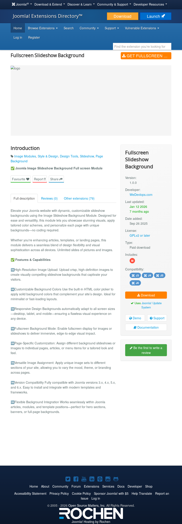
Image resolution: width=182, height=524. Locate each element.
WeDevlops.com (141, 194)
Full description (24, 198)
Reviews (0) (49, 198)
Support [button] (111, 28)
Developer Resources (149, 4)
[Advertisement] (146, 393)
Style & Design (48, 156)
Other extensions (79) (79, 198)
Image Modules (25, 156)
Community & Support (113, 4)
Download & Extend (48, 4)
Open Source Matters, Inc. (86, 505)
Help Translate (142, 493)
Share (54, 179)
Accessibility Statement (30, 493)
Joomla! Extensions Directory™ (48, 15)
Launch (154, 16)
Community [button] (88, 28)
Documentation (147, 327)
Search (69, 28)
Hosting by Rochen (91, 521)
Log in (18, 37)
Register (34, 37)
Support (158, 318)
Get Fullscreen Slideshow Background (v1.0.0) (148, 55)
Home (18, 28)
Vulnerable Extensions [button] (141, 28)
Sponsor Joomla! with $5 (111, 493)
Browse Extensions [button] (41, 28)
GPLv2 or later (140, 235)
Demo (136, 318)
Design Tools (69, 156)
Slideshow (87, 156)
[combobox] (142, 46)
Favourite (19, 179)
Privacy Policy (59, 493)
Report (39, 179)
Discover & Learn (80, 4)
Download (122, 16)
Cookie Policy (81, 493)
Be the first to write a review (147, 350)
